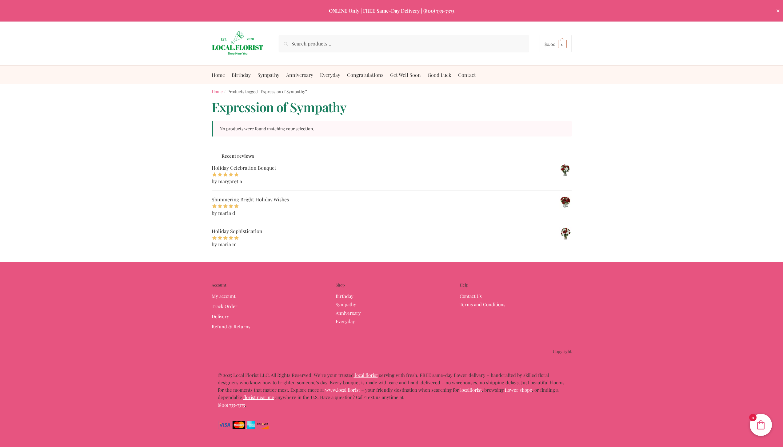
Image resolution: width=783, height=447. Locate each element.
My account (223, 296)
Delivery (220, 316)
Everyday (345, 321)
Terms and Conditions (482, 304)
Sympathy (346, 304)
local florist (366, 375)
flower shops (518, 390)
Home (217, 91)
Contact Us (471, 296)
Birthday (345, 296)
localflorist (471, 390)
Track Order (225, 306)
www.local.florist (343, 390)
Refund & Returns (231, 326)
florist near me (258, 397)
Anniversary (348, 313)
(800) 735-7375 (231, 405)
